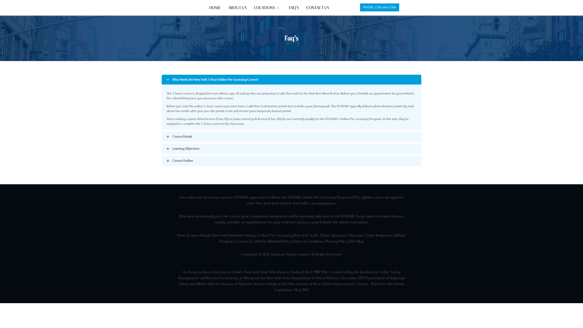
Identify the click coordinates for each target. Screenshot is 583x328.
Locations (264, 7)
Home (215, 7)
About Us (237, 7)
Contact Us (317, 7)
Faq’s (294, 7)
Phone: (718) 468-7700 (379, 7)
